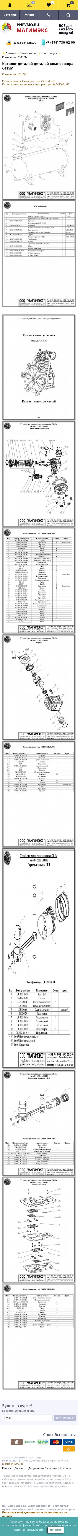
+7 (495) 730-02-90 (60, 43)
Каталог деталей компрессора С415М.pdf (28, 81)
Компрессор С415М (14, 74)
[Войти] (10, 5)
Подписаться (65, 1418)
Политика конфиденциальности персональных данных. (34, 1514)
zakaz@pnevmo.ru (25, 42)
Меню (29, 15)
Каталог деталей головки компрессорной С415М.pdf (35, 84)
